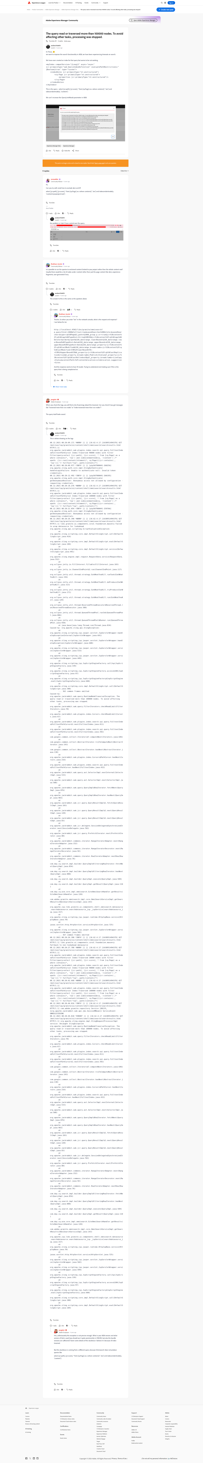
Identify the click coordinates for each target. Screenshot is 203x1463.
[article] (85, 196)
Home (28, 9)
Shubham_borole (56, 264)
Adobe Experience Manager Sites (70, 9)
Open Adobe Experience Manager (144, 20)
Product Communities (37, 9)
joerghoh (54, 399)
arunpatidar (54, 179)
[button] (165, 10)
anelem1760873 (56, 45)
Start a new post (99, 163)
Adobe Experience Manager (52, 9)
